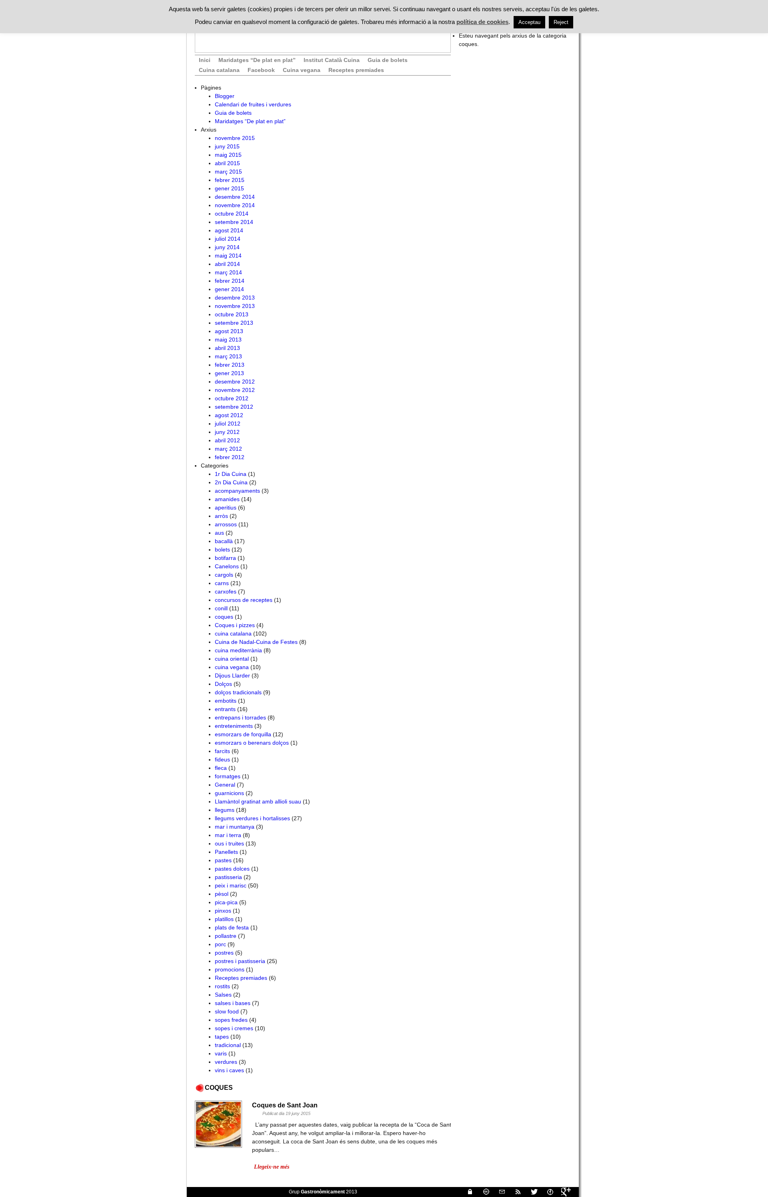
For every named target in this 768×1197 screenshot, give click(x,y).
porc (220, 944)
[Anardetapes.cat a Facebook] (547, 1192)
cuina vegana (232, 667)
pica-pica (226, 902)
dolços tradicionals (238, 692)
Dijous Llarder (232, 675)
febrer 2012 (229, 457)
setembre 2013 (234, 323)
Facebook (261, 70)
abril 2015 (227, 163)
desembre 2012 (235, 381)
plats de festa (232, 927)
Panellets (226, 852)
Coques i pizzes (235, 625)
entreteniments (234, 726)
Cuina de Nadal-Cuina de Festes (256, 642)
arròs (221, 516)
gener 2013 (229, 373)
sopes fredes (231, 1020)
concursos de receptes (243, 600)
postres (224, 952)
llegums (224, 810)
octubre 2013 (231, 314)
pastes (223, 860)
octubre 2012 (231, 398)
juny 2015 (227, 146)
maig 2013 (228, 339)
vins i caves (229, 1070)
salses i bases (232, 1003)
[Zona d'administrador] (467, 1192)
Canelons (227, 566)
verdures (226, 1062)
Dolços (223, 684)
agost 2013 (229, 331)
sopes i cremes (234, 1028)
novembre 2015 (235, 138)
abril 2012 (227, 440)
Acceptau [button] (529, 22)
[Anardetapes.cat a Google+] (563, 1192)
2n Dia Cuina (231, 482)
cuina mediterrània (238, 650)
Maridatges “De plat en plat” (257, 60)
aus (219, 533)
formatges (227, 776)
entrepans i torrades (240, 717)
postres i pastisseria (240, 961)
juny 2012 (227, 432)
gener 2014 (229, 289)
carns (222, 583)
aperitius (225, 507)
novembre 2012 (235, 390)
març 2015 (228, 171)
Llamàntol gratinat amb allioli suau (258, 801)
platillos (224, 919)
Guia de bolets (388, 60)
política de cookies (482, 21)
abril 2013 (227, 348)
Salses (223, 994)
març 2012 (228, 449)
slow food (227, 1011)
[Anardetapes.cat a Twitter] (531, 1192)
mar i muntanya (234, 826)
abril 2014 (227, 264)
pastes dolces (232, 868)
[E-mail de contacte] (499, 1192)
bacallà (224, 541)
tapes (222, 1036)
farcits (222, 751)
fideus (222, 759)
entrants (225, 709)
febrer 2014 (229, 281)
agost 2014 (229, 230)
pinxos (223, 910)
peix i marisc (230, 885)
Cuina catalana (219, 70)
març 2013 (228, 356)
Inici (204, 60)
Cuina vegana (301, 70)
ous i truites (229, 843)
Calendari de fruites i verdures (253, 104)
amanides (227, 499)
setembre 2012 (234, 407)
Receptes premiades (356, 70)
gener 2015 (229, 188)
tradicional (228, 1045)
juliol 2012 (227, 423)
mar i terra (228, 835)
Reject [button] (561, 22)
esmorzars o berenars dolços (252, 742)
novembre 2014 (235, 205)
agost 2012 (229, 415)
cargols (224, 575)
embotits (225, 700)
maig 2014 (228, 255)
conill (221, 608)
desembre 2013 (235, 297)
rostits (222, 986)
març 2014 (228, 272)
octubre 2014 (231, 213)
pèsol (221, 894)
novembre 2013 (235, 306)
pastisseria (228, 877)
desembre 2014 (235, 197)
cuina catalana (233, 633)
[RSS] (515, 1192)
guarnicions (229, 793)
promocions (229, 969)
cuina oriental (232, 658)
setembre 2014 (234, 222)
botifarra (225, 558)
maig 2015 (228, 155)
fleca (221, 768)
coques (224, 616)
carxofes (225, 591)
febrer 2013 (229, 365)
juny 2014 (227, 247)
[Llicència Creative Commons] (483, 1192)
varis (221, 1053)
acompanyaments (237, 491)
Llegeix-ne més (271, 1167)
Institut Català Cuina (332, 60)
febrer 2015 (229, 180)
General (225, 784)
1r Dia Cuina (230, 474)
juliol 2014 (227, 239)
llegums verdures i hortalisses (252, 818)
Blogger (224, 96)
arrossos (226, 524)
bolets (222, 549)
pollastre (225, 936)
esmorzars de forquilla (243, 734)
